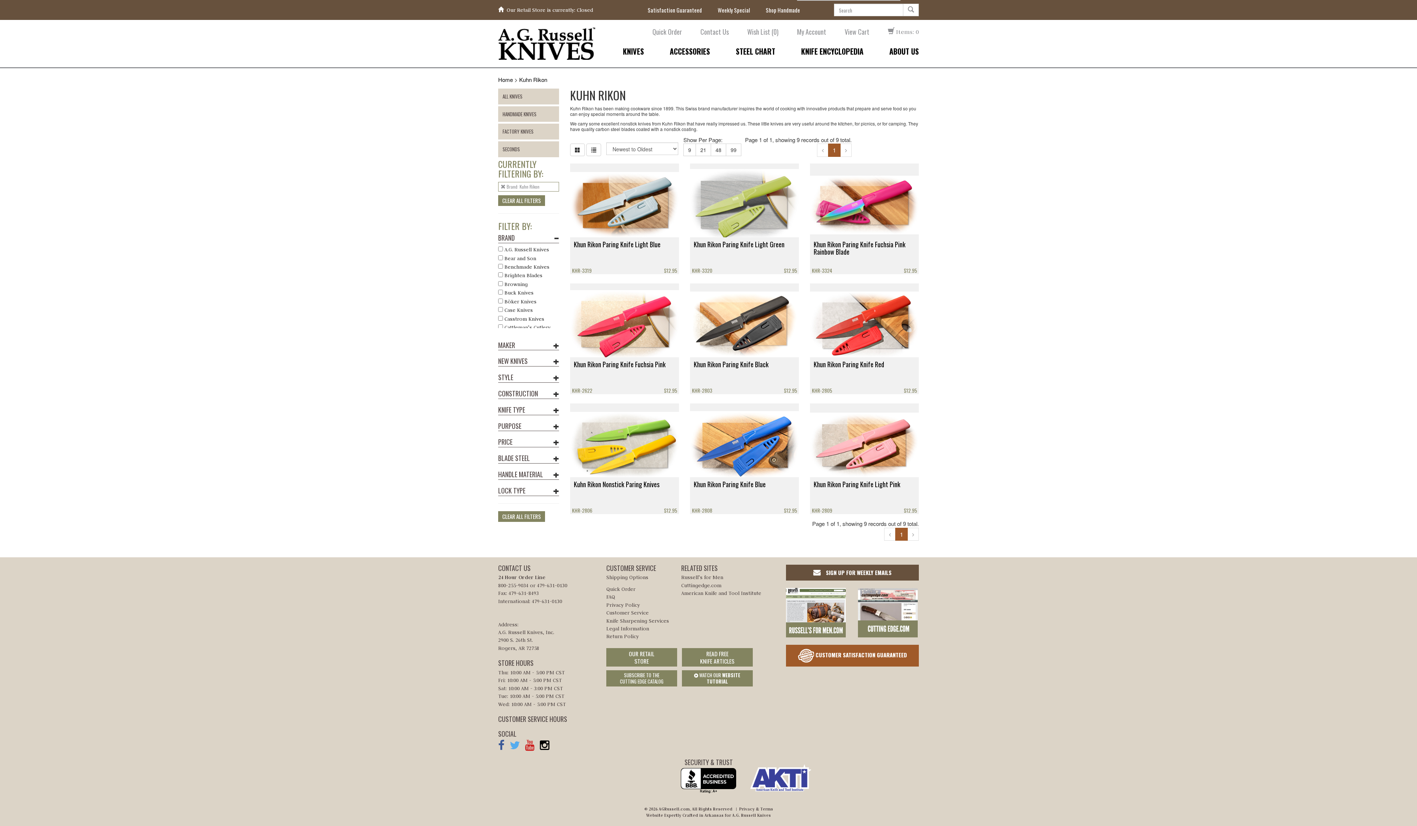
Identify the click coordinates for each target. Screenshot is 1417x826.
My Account (811, 32)
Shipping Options (627, 577)
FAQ (610, 596)
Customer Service (627, 612)
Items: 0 (906, 31)
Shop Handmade (783, 10)
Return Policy (622, 636)
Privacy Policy (623, 605)
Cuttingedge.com (701, 585)
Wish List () (763, 32)
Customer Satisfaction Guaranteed (860, 655)
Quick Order (667, 32)
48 (718, 150)
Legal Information (627, 628)
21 (703, 150)
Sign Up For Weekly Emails (858, 572)
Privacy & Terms (756, 809)
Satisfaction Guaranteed (675, 10)
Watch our (719, 678)
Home (505, 79)
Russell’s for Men (702, 577)
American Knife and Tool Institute (721, 593)
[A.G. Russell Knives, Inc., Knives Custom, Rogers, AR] (708, 781)
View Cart (857, 32)
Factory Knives (518, 131)
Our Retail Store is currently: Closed (550, 10)
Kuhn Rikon (533, 79)
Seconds (511, 149)
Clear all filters (521, 200)
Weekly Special (734, 10)
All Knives (513, 96)
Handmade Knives (520, 114)
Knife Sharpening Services (637, 620)
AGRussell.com (674, 809)
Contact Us (714, 32)
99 (734, 150)
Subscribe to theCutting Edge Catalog (641, 678)
